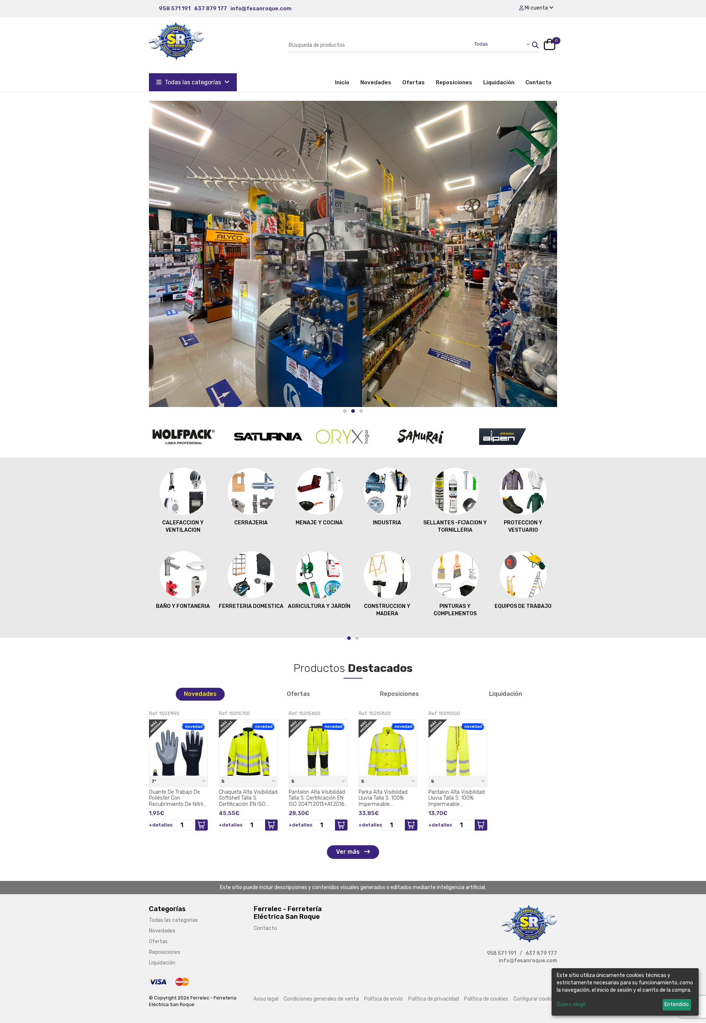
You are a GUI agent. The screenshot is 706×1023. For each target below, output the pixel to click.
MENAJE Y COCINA (319, 523)
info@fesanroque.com (261, 8)
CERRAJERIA (251, 523)
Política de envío (383, 999)
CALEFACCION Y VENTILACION (183, 526)
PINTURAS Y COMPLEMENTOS (455, 610)
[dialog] (625, 992)
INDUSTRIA (387, 523)
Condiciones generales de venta (321, 999)
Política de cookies (486, 999)
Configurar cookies (535, 999)
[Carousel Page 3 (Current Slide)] (361, 411)
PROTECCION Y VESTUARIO (523, 526)
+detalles (160, 825)
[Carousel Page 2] (353, 411)
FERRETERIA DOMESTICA (251, 606)
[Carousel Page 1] (344, 411)
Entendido (676, 1004)
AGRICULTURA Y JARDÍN (319, 606)
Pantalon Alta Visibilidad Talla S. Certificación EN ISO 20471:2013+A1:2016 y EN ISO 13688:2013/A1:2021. (317, 798)
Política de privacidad (433, 999)
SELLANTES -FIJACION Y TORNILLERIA (455, 526)
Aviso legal (265, 999)
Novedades (375, 82)
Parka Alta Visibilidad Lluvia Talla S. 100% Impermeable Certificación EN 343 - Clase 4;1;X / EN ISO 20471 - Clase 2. (384, 798)
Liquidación (498, 82)
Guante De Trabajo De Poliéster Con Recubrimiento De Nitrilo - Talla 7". (177, 798)
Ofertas (413, 82)
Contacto (538, 82)
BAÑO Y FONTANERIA (183, 606)
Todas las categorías (192, 82)
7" (154, 781)
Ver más (348, 851)
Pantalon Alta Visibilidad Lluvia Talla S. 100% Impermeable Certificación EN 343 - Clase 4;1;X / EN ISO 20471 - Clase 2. (456, 798)
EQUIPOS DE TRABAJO (523, 606)
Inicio (345, 82)
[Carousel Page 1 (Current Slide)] (349, 638)
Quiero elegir (571, 1004)
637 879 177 (210, 8)
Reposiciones (454, 82)
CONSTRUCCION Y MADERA (387, 610)
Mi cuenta (536, 8)
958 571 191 (174, 8)
